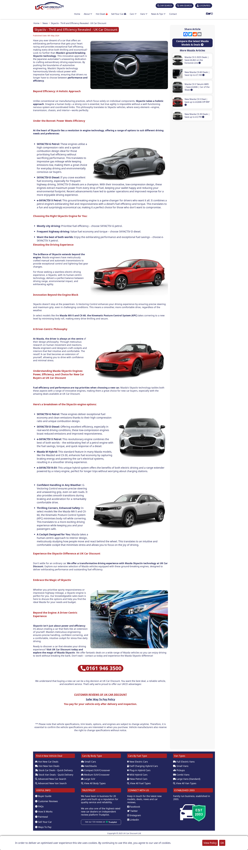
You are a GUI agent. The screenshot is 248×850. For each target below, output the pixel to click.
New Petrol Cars (138, 778)
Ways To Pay (44, 827)
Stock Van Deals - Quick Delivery (55, 774)
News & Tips (157, 14)
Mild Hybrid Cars (138, 774)
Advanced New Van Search (52, 783)
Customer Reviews (47, 801)
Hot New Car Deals (47, 761)
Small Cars (90, 761)
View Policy (210, 843)
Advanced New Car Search (51, 778)
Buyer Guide (44, 796)
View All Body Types (94, 783)
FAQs (40, 806)
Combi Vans (182, 774)
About (87, 14)
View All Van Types (185, 783)
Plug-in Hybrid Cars (139, 770)
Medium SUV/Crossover (96, 774)
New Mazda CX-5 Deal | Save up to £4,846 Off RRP (197, 100)
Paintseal (42, 816)
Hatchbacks (90, 766)
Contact (173, 14)
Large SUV (89, 778)
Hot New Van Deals (48, 766)
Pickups (180, 770)
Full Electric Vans (185, 761)
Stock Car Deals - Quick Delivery (55, 770)
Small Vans (182, 766)
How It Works (44, 811)
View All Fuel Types (140, 783)
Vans (143, 14)
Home (77, 14)
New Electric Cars (138, 761)
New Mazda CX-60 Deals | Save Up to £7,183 (197, 73)
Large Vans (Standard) (188, 778)
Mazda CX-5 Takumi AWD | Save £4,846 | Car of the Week (197, 87)
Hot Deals (101, 14)
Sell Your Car (117, 14)
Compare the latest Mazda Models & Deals (192, 42)
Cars (132, 14)
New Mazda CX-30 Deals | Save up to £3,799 (197, 115)
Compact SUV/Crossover (96, 770)
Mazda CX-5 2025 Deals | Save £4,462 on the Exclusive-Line (197, 60)
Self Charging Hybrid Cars (143, 766)
